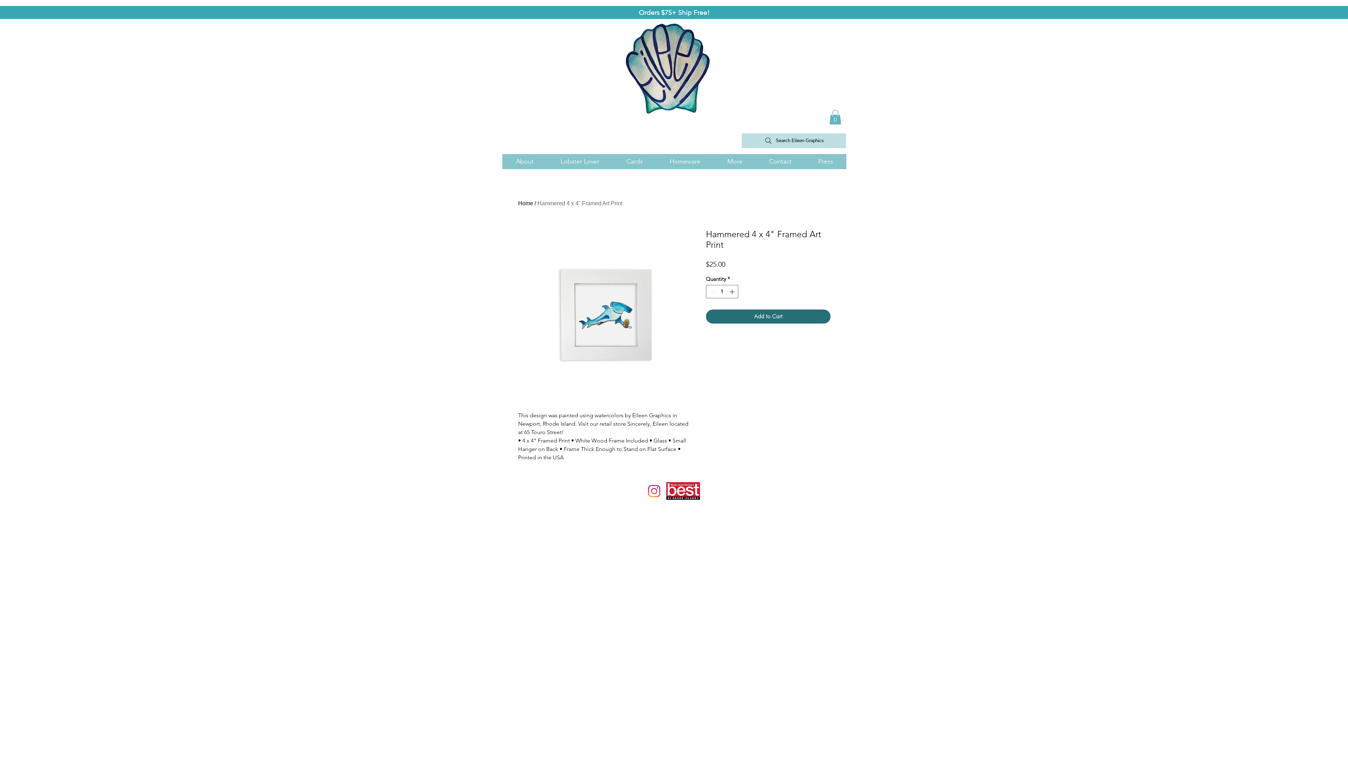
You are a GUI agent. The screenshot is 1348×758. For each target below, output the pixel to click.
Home (525, 203)
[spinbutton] (722, 291)
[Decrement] (711, 291)
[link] (835, 117)
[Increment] (733, 291)
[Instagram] (654, 491)
